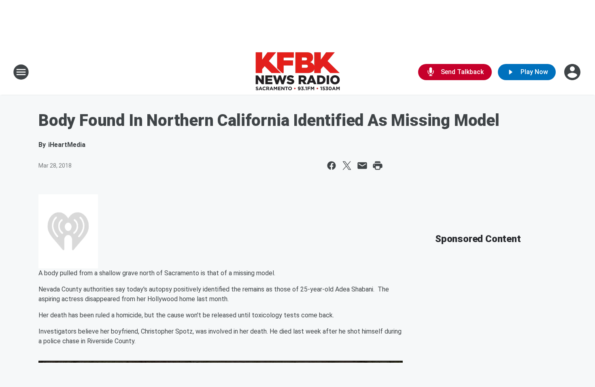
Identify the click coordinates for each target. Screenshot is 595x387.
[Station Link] (297, 72)
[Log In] (573, 72)
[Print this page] (377, 165)
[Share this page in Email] (362, 165)
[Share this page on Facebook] (331, 165)
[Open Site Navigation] (21, 72)
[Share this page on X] (347, 165)
